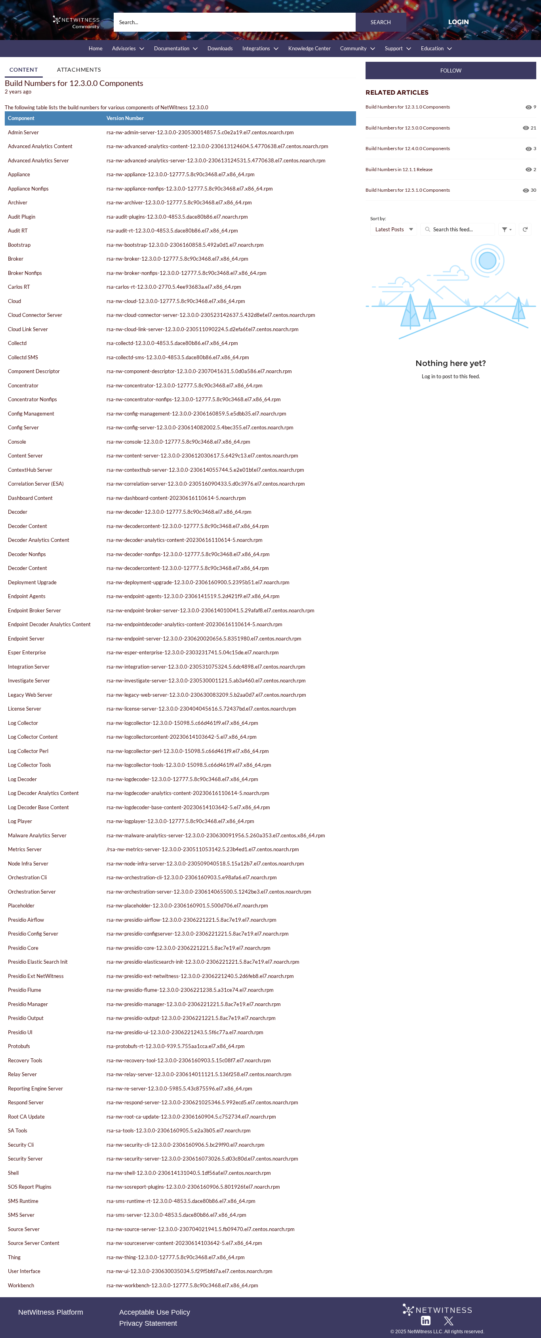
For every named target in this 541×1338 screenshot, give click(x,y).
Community (353, 48)
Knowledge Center (309, 48)
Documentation (171, 48)
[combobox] (260, 22)
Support (394, 48)
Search (381, 22)
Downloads (220, 48)
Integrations (256, 48)
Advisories (124, 48)
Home (96, 48)
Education (432, 48)
